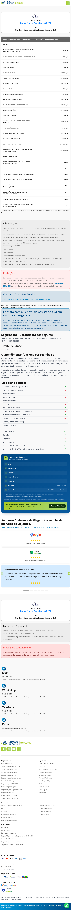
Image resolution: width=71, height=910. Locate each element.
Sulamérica (42, 793)
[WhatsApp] (66, 905)
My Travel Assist (44, 784)
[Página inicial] (12, 3)
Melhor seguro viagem (8, 787)
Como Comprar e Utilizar (48, 805)
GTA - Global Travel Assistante (48, 769)
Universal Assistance (45, 778)
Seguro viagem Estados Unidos (11, 778)
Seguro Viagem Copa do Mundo (11, 790)
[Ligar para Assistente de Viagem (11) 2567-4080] (4, 703)
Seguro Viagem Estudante (9, 798)
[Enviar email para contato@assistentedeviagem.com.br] (4, 720)
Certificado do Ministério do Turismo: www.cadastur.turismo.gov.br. (20, 905)
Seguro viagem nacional (9, 769)
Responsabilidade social (9, 820)
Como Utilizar (5, 830)
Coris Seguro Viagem (45, 781)
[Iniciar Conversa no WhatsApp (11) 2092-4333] (4, 686)
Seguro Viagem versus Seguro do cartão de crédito (17, 836)
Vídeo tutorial (44, 814)
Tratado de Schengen (8, 781)
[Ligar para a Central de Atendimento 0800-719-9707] (4, 668)
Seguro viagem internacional (10, 766)
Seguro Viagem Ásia (7, 793)
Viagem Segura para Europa (10, 842)
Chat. (15, 286)
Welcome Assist (44, 787)
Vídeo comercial (45, 811)
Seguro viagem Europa (8, 775)
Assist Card (42, 766)
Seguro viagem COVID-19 (9, 784)
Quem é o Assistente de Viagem (11, 805)
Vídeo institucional (46, 808)
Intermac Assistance (45, 772)
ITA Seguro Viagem (45, 775)
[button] (69, 573)
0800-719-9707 (7, 677)
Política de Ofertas (7, 817)
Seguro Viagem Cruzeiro (9, 795)
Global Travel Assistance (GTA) (35, 23)
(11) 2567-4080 (7, 711)
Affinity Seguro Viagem (46, 763)
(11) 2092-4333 (7, 694)
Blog (2, 808)
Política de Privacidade (8, 814)
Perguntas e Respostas (8, 833)
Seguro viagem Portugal (9, 772)
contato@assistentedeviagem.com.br (14, 728)
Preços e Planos (6, 763)
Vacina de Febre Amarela (9, 839)
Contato (4, 811)
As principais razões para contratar (12, 845)
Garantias (4, 827)
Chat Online (7, 866)
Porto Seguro (43, 790)
